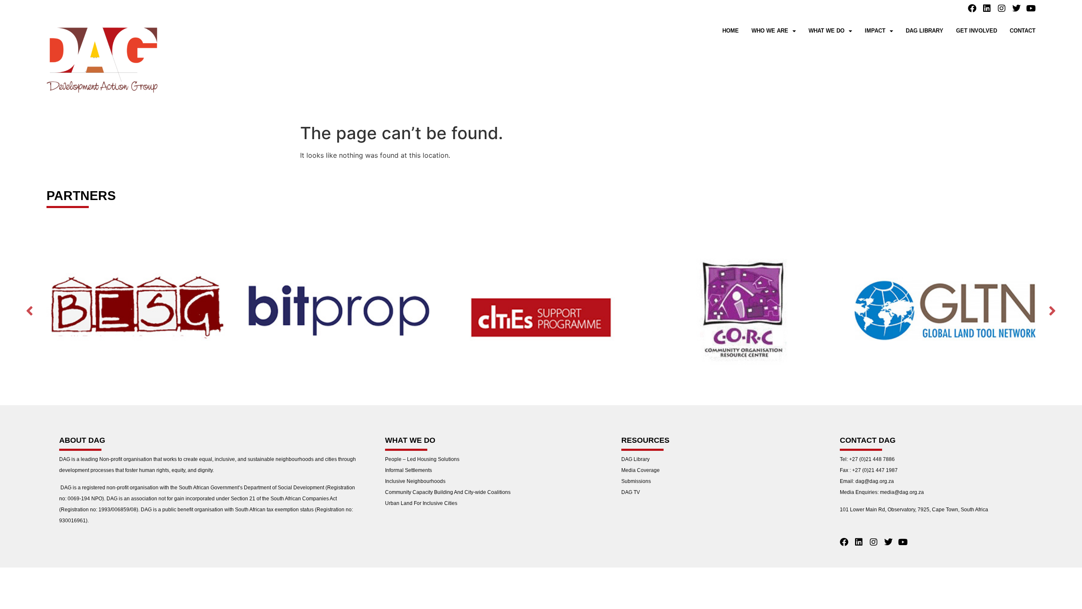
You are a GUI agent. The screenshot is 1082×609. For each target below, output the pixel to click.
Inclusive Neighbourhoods (415, 481)
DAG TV (630, 492)
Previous (29, 310)
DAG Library (924, 30)
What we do (826, 30)
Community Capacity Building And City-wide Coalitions (448, 492)
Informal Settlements (408, 470)
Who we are (769, 30)
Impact (875, 30)
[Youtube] (1031, 8)
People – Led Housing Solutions (422, 459)
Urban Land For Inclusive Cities (421, 503)
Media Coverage (640, 470)
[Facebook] (972, 8)
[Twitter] (1016, 8)
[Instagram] (1001, 8)
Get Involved (976, 30)
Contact (1023, 30)
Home (730, 30)
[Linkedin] (987, 8)
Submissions (636, 481)
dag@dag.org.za (874, 481)
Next (1052, 310)
